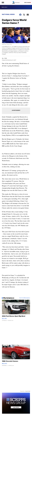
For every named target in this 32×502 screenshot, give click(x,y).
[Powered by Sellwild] (27, 391)
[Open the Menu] (2, 2)
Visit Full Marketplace (24, 298)
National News (8, 14)
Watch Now (27, 2)
